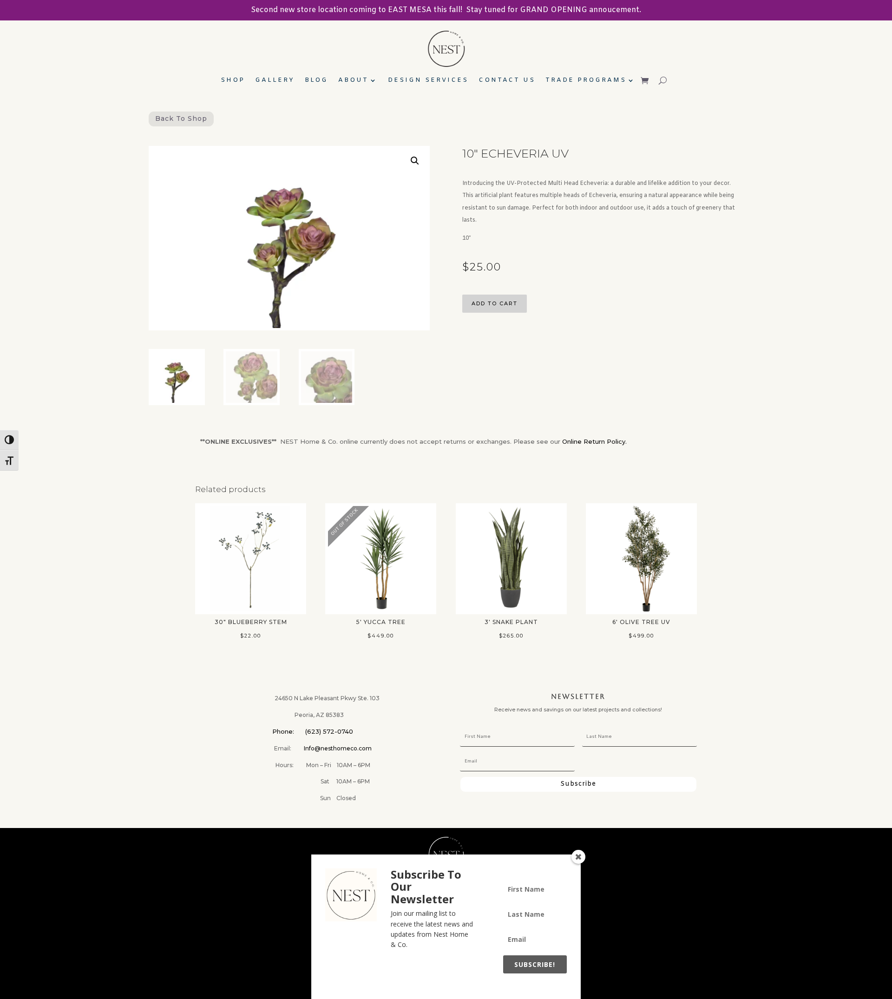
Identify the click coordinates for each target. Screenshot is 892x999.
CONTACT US (507, 80)
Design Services (428, 80)
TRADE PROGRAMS (585, 80)
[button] (415, 160)
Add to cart (495, 303)
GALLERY (275, 80)
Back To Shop (181, 118)
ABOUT (353, 80)
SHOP (233, 80)
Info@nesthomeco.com (338, 748)
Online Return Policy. (594, 441)
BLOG (316, 80)
